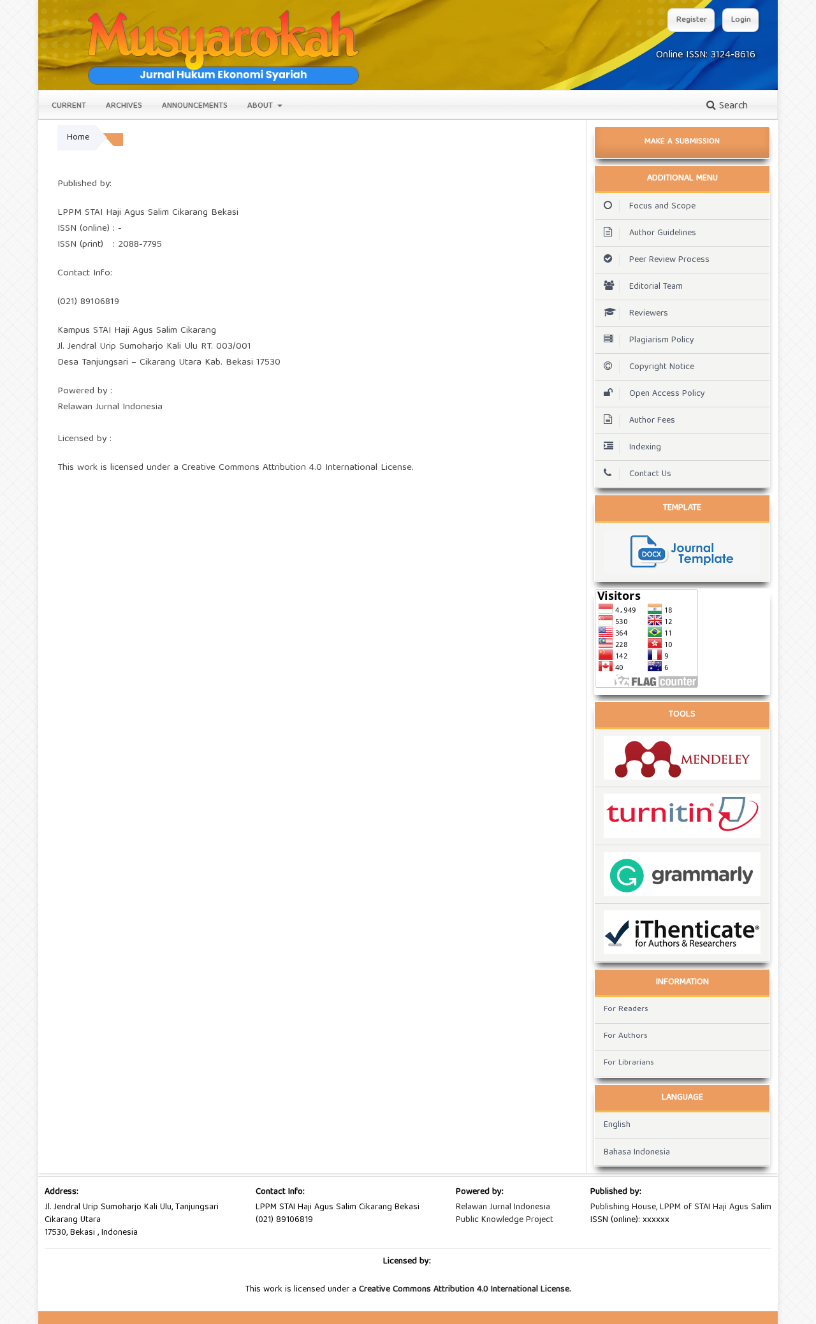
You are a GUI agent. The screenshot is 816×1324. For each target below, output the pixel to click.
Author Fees (652, 420)
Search (732, 106)
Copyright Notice (661, 367)
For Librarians (629, 1063)
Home (78, 137)
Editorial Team (656, 287)
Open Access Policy (667, 394)
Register (691, 20)
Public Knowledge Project (504, 1220)
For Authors (626, 1036)
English (617, 1125)
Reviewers (648, 313)
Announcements (195, 106)
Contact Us (650, 474)
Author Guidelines (662, 233)
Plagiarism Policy (661, 340)
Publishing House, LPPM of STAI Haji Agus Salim (680, 1207)
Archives (124, 106)
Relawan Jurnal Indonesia (503, 1207)
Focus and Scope (662, 206)
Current (69, 106)
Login (741, 20)
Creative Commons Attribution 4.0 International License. (465, 1289)
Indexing (645, 447)
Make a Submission (682, 142)
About (261, 106)
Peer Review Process (669, 260)
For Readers (626, 1009)
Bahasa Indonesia (637, 1152)
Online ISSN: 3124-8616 (705, 55)
